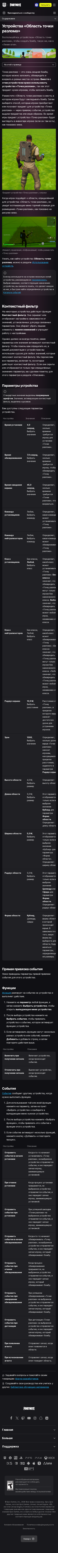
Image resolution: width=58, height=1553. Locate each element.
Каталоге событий (12, 292)
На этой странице (12, 64)
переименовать (39, 280)
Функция (6, 992)
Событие (6, 1093)
